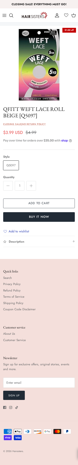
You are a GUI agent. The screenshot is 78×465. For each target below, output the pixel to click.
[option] (39, 65)
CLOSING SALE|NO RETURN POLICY (24, 124)
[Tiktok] (16, 407)
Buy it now (39, 217)
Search (7, 278)
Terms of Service (13, 296)
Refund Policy (12, 290)
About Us (9, 333)
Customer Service (14, 340)
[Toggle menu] (4, 15)
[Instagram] (10, 407)
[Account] (56, 15)
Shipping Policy (13, 303)
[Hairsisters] (35, 15)
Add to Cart (39, 203)
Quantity (8, 177)
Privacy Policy (12, 284)
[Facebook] (4, 407)
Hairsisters (17, 451)
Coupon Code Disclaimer (19, 309)
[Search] (13, 15)
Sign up (14, 395)
